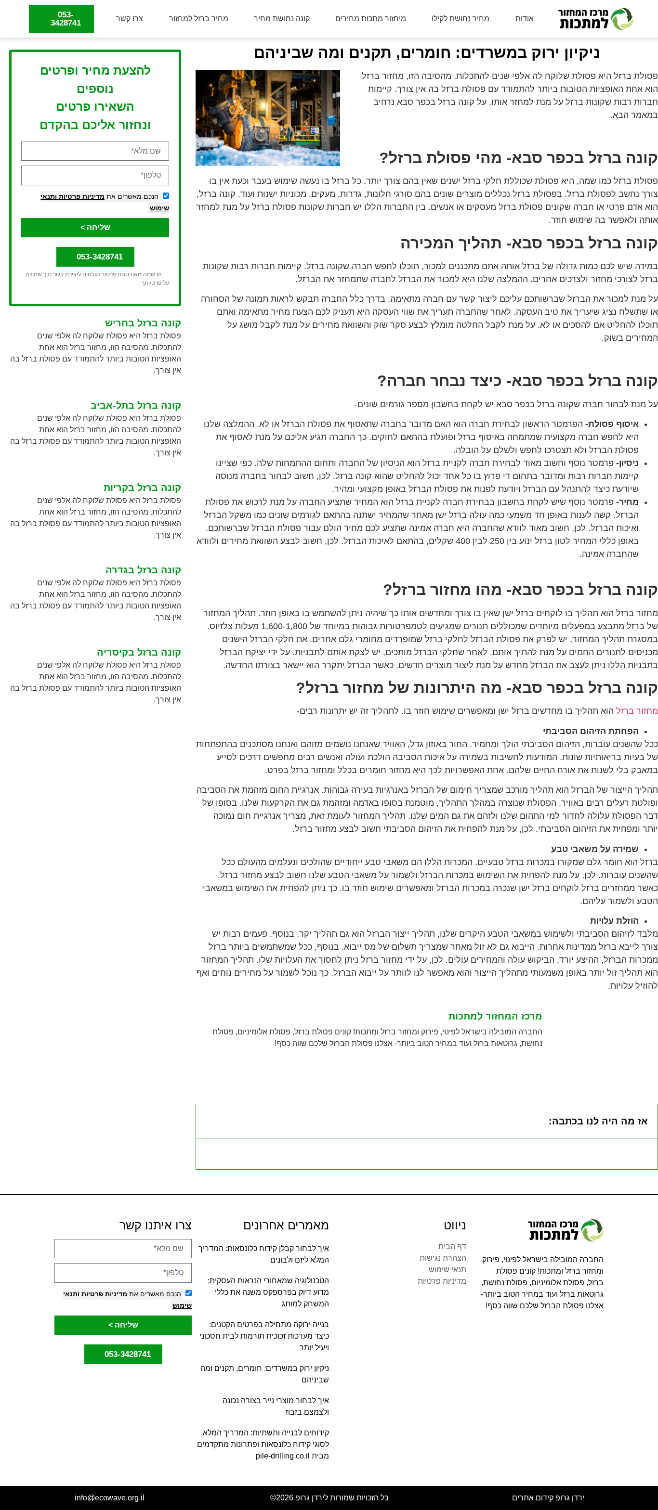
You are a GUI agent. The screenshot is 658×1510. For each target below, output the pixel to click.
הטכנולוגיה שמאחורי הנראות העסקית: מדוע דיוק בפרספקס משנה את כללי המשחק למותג (268, 1292)
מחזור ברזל (637, 711)
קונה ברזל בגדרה (143, 570)
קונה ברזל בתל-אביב (136, 405)
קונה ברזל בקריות (142, 487)
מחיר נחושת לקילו (460, 18)
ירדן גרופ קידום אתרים (548, 1498)
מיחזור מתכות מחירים (370, 18)
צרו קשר (129, 18)
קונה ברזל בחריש (143, 323)
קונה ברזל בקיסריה (139, 652)
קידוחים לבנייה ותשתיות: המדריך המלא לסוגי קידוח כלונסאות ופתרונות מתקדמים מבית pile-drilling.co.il (263, 1444)
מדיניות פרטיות (81, 196)
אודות (524, 18)
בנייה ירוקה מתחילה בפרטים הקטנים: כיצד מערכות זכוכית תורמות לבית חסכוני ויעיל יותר (264, 1336)
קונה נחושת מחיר (282, 18)
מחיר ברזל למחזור (198, 18)
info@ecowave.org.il (110, 1498)
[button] (209, 1121)
